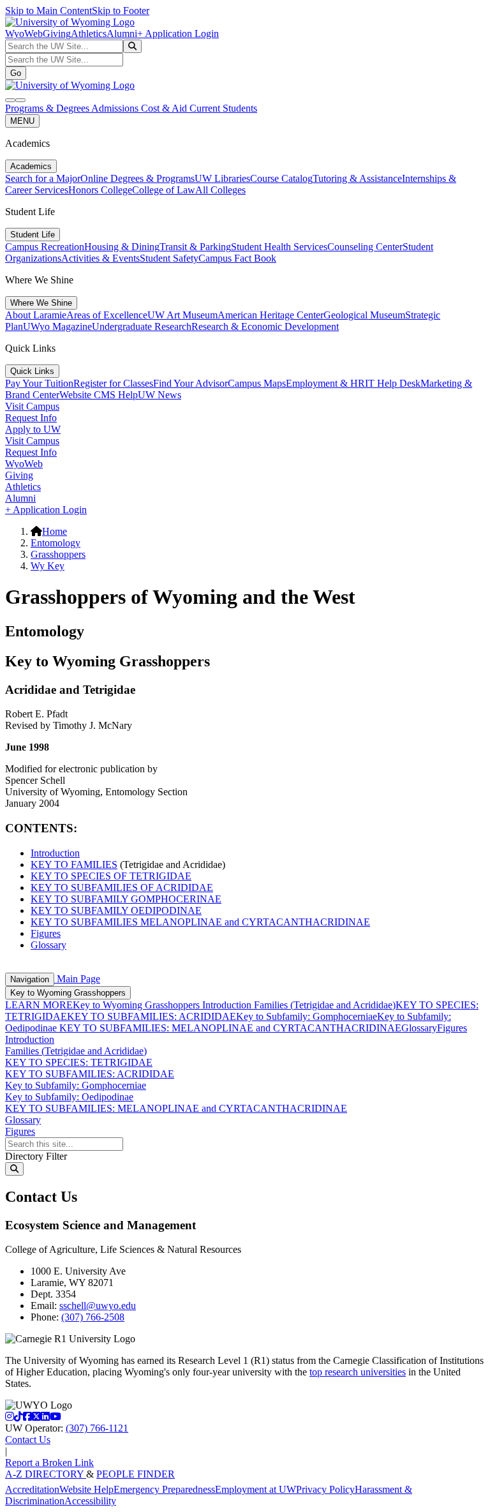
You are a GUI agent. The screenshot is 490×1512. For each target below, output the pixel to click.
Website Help (86, 1489)
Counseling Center (365, 246)
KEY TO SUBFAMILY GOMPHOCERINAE (126, 899)
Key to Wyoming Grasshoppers (68, 993)
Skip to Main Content (48, 10)
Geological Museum (364, 315)
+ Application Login (178, 33)
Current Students (223, 108)
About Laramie (35, 315)
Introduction (55, 853)
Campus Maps (257, 383)
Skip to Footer (120, 10)
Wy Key (47, 565)
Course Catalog (281, 178)
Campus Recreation (44, 246)
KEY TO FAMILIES (74, 864)
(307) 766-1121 (97, 1428)
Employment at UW (255, 1489)
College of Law (163, 189)
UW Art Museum (182, 315)
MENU (22, 121)
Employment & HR (325, 383)
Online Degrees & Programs (137, 178)
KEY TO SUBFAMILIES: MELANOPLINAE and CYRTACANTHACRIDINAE (229, 1027)
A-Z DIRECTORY (45, 1474)
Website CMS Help (98, 394)
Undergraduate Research (141, 326)
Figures (46, 933)
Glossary (48, 944)
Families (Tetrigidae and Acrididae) (323, 1004)
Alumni (122, 33)
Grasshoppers (58, 554)
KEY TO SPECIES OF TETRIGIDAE (111, 876)
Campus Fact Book (237, 258)
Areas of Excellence (106, 315)
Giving (57, 33)
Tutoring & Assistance (357, 178)
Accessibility (90, 1500)
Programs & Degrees (48, 108)
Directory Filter (36, 1156)
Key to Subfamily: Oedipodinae (69, 1096)
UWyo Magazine (57, 326)
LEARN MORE (39, 1004)
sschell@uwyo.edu (97, 1305)
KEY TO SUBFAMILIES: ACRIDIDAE (151, 1016)
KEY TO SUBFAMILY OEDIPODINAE (116, 910)
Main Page (77, 978)
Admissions (116, 108)
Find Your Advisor (190, 383)
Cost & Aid (165, 108)
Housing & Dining (122, 246)
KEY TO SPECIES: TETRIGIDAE (78, 1062)
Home (54, 531)
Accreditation (32, 1489)
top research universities (357, 1371)
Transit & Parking (195, 246)
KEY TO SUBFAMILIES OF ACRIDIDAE (122, 887)
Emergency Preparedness (164, 1489)
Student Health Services (279, 246)
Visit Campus (32, 406)
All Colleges (220, 189)
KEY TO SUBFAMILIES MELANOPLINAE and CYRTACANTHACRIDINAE (200, 922)
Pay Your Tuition (39, 383)
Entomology (55, 542)
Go (15, 73)
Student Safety (169, 258)
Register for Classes (113, 383)
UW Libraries (222, 178)
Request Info (31, 417)
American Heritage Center (270, 315)
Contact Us (27, 1439)
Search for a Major (42, 178)
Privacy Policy (325, 1489)
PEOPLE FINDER (135, 1474)
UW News (159, 394)
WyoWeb (24, 33)
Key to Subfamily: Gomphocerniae (306, 1016)
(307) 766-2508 (92, 1317)
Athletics (89, 33)
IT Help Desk (392, 383)
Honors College (100, 189)
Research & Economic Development (265, 326)
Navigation (29, 979)
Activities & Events (100, 258)
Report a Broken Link (49, 1462)
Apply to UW (33, 429)
